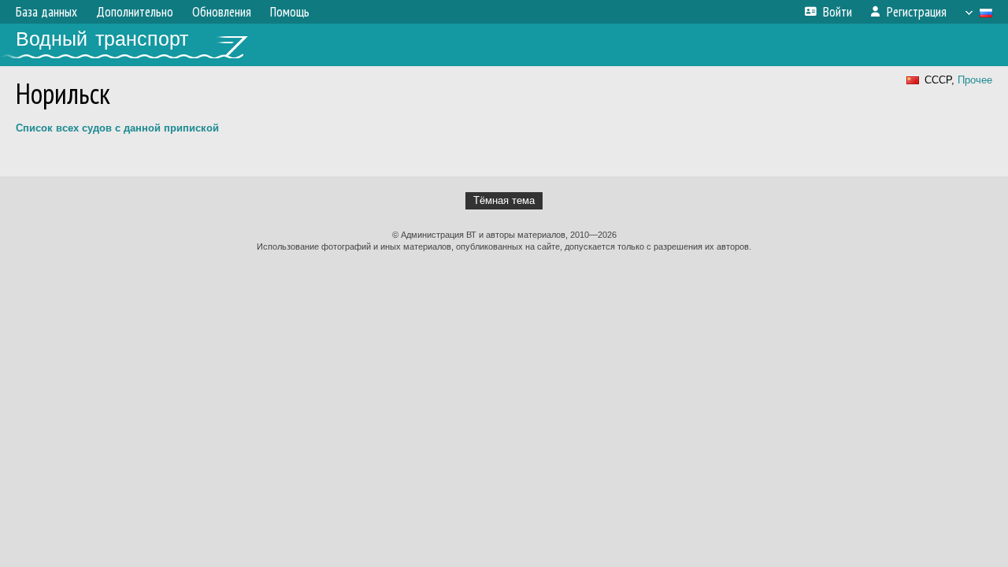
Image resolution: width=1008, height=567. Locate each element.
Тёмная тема (504, 200)
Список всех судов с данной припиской (117, 128)
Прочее (975, 80)
